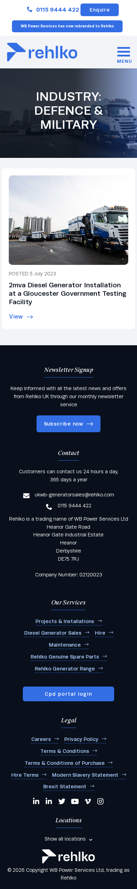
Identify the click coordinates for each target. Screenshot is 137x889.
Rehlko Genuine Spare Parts (65, 657)
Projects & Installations (64, 621)
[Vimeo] (88, 801)
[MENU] (123, 52)
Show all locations (65, 839)
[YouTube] (75, 801)
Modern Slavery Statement (85, 775)
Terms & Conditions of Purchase (65, 763)
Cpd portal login (68, 694)
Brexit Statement (64, 786)
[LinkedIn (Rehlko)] (49, 801)
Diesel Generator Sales (52, 633)
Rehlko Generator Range (65, 668)
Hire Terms (25, 775)
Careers (41, 739)
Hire (100, 633)
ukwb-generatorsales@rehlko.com (74, 494)
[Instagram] (100, 801)
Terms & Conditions (64, 751)
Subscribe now (63, 424)
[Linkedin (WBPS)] (36, 801)
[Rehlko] (68, 856)
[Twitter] (61, 801)
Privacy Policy (81, 739)
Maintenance (65, 645)
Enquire (100, 10)
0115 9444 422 (57, 9)
